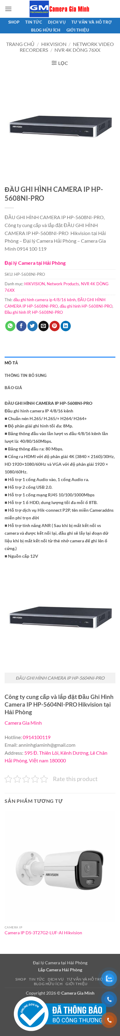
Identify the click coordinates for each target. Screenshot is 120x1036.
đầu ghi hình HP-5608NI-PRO (86, 306)
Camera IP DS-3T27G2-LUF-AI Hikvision (43, 932)
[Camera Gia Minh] (60, 9)
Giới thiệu (77, 30)
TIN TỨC (33, 22)
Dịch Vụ (57, 22)
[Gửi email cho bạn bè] (43, 326)
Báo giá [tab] (13, 387)
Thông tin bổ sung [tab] (25, 375)
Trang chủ (20, 44)
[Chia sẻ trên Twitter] (32, 326)
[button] (8, 8)
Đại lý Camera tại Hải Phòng (35, 263)
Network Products (63, 283)
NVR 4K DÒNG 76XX (77, 50)
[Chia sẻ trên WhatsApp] (10, 326)
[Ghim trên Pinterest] (55, 326)
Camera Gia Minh (23, 723)
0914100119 (36, 737)
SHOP (13, 22)
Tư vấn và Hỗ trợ (91, 22)
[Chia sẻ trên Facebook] (21, 326)
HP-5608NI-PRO (47, 312)
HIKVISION (53, 44)
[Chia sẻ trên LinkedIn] (66, 326)
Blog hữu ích (46, 30)
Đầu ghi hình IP (17, 312)
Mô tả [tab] (11, 362)
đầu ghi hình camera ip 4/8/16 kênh (44, 299)
